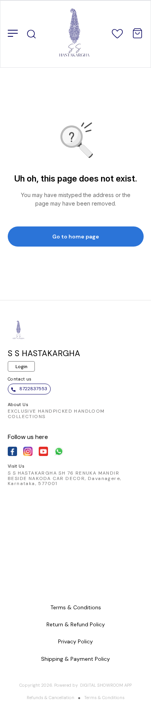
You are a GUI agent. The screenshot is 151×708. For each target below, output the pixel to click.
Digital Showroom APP (106, 685)
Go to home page (75, 236)
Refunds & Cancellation (50, 697)
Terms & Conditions (104, 697)
